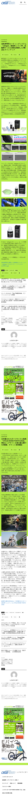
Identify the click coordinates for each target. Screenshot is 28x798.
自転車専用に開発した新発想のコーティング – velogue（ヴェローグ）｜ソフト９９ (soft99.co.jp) (13, 264)
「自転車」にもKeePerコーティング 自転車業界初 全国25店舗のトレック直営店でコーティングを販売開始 (13, 287)
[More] (19, 54)
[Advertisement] (14, 20)
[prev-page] (2, 314)
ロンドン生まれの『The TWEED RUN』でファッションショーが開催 (13, 294)
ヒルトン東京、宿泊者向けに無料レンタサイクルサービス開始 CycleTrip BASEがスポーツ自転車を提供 (7, 321)
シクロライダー (14, 340)
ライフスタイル (4, 39)
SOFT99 (6, 270)
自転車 (16, 270)
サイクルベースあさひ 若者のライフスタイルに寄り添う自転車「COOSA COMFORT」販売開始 (13, 300)
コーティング (12, 270)
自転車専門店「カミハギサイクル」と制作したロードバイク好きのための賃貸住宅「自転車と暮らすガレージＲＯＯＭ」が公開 (13, 280)
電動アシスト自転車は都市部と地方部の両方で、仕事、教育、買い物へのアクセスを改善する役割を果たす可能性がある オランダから (13, 309)
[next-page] (4, 314)
